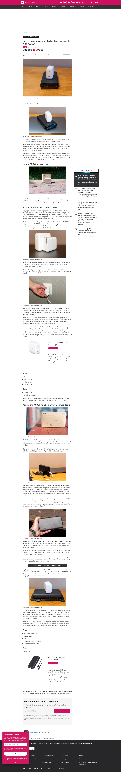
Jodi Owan (32, 47)
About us (81, 759)
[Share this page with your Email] (42, 50)
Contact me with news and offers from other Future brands (16, 749)
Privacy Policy (21, 759)
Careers (44, 759)
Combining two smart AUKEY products (42, 103)
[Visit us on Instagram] (69, 2)
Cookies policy (83, 755)
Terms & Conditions (14, 760)
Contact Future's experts (48, 755)
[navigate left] (23, 103)
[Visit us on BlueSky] (77, 2)
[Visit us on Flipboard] (72, 2)
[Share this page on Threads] (39, 50)
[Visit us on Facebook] (61, 2)
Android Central (64, 762)
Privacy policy (64, 755)
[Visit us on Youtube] (66, 2)
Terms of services (44, 715)
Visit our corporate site (85, 743)
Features (29, 7)
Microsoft (72, 7)
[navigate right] (71, 103)
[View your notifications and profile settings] (91, 2)
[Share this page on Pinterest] (34, 50)
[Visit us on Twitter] (64, 2)
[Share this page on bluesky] (29, 50)
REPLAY (54, 7)
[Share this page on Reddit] (31, 50)
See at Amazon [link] (53, 348)
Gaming (46, 7)
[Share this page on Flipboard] (37, 50)
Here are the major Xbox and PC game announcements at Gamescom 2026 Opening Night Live (88, 231)
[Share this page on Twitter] (26, 50)
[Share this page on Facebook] (24, 50)
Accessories (91, 7)
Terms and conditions (29, 755)
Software (81, 7)
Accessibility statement (29, 759)
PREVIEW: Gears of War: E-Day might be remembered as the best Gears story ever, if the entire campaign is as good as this (87, 205)
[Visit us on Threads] (74, 2)
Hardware (63, 7)
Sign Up (15, 754)
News (24, 47)
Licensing (63, 759)
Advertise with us (46, 762)
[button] (97, 2)
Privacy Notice (27, 717)
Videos (38, 7)
